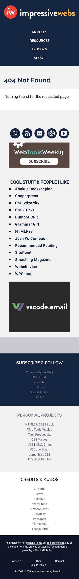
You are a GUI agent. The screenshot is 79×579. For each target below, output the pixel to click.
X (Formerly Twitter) (39, 372)
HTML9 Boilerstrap (39, 459)
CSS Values (39, 439)
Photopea (39, 519)
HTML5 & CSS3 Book (39, 424)
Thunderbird (40, 529)
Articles (39, 32)
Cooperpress (26, 196)
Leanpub (39, 499)
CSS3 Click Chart (39, 444)
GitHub (39, 397)
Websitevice (26, 267)
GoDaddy (39, 514)
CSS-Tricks (25, 210)
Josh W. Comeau (30, 238)
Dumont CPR (26, 217)
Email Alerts (39, 392)
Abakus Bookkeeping (34, 189)
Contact (59, 561)
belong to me (34, 542)
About (39, 58)
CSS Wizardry (27, 203)
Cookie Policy (38, 564)
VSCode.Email (39, 449)
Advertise (17, 561)
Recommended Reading (36, 245)
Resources (39, 41)
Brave (39, 494)
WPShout (23, 274)
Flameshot (39, 524)
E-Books (39, 49)
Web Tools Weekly (39, 429)
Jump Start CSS (39, 454)
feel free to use (55, 542)
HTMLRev (24, 231)
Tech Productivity (39, 434)
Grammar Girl (27, 224)
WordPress (39, 504)
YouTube (39, 382)
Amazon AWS (39, 509)
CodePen (39, 387)
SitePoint (23, 252)
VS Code (39, 489)
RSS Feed (39, 377)
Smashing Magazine (33, 259)
